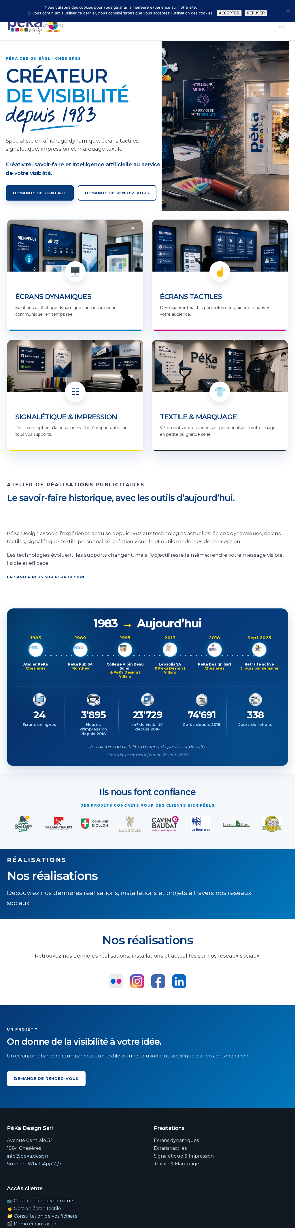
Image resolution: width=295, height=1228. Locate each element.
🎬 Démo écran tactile (32, 1224)
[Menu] (281, 25)
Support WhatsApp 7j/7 (34, 1164)
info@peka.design (27, 1156)
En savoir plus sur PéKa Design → (48, 577)
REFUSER (256, 13)
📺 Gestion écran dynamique (40, 1200)
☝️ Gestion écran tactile (34, 1208)
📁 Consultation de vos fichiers (42, 1216)
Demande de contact (40, 192)
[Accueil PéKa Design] (35, 25)
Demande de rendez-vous (117, 192)
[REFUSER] (288, 11)
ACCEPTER (229, 13)
